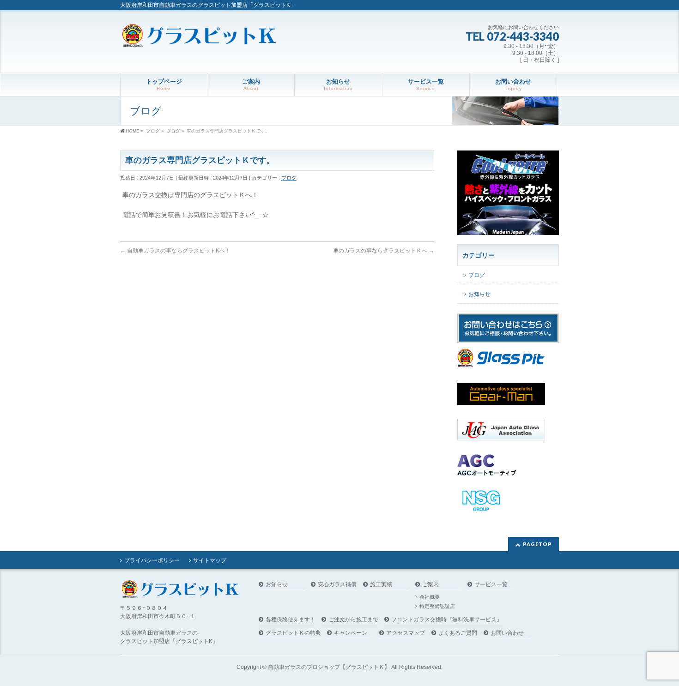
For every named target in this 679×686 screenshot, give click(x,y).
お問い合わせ (507, 633)
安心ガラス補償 (337, 585)
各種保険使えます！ (290, 620)
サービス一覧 (491, 585)
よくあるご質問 (457, 633)
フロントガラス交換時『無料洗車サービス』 (446, 620)
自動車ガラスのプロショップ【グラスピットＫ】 (329, 667)
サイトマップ (209, 560)
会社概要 (429, 597)
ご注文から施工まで (353, 620)
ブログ (289, 178)
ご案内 (430, 585)
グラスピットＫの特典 (293, 633)
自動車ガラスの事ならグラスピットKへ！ (175, 250)
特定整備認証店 (437, 606)
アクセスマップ (405, 633)
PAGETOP (537, 544)
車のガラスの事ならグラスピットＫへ (383, 250)
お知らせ (479, 294)
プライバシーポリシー (152, 560)
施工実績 (381, 585)
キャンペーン (350, 633)
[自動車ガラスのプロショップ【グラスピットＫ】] (199, 36)
